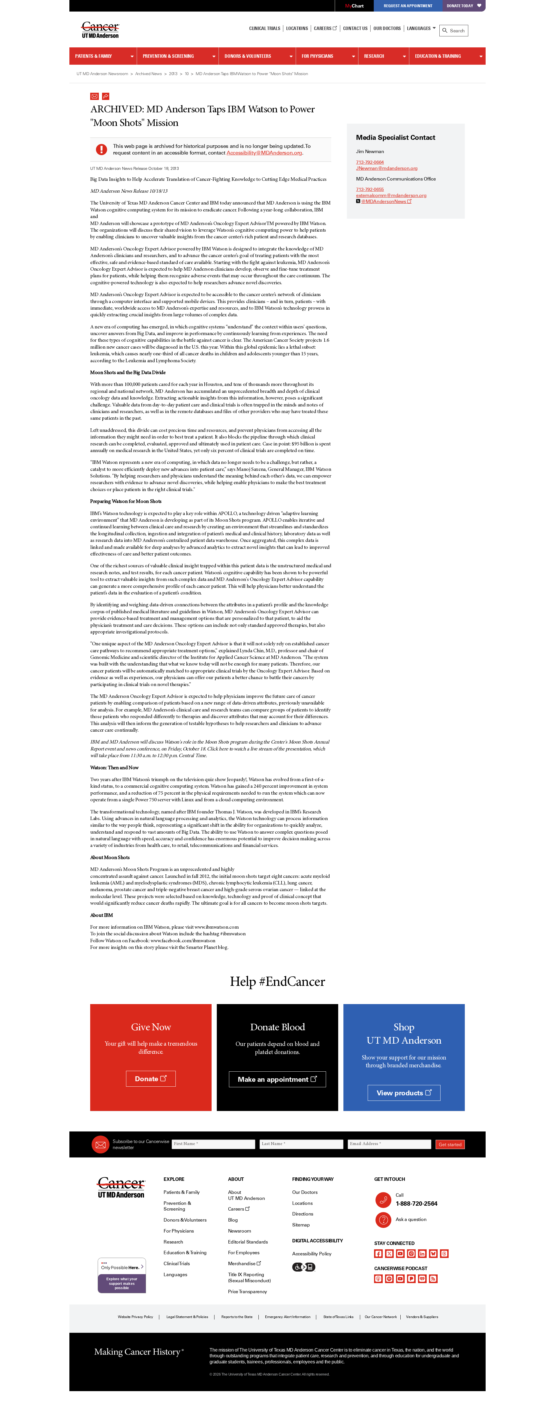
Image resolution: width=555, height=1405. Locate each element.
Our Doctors (387, 28)
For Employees (244, 1252)
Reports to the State (236, 1317)
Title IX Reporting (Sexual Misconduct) (249, 1277)
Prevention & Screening (168, 56)
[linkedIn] (422, 1253)
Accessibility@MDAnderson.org (264, 153)
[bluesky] (433, 1253)
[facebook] (378, 1253)
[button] (94, 95)
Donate (147, 1079)
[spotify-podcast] (389, 1278)
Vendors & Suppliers (422, 1317)
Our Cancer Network (381, 1317)
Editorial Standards (248, 1242)
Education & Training (438, 56)
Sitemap (301, 1225)
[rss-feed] (433, 1278)
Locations (302, 1203)
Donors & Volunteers (248, 56)
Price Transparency (247, 1291)
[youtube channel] (400, 1253)
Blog (233, 1220)
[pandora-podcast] (411, 1278)
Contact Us (355, 28)
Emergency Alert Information (287, 1317)
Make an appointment (274, 1079)
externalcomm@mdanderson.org (391, 195)
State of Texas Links (338, 1317)
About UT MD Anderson (246, 1195)
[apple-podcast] (378, 1278)
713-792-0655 (370, 189)
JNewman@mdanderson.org (387, 168)
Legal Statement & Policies (187, 1317)
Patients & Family (93, 56)
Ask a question (411, 1219)
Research (374, 56)
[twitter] (389, 1253)
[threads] (444, 1253)
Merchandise (242, 1263)
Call (417, 1199)
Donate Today (460, 5)
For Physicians (317, 56)
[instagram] (411, 1253)
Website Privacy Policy (135, 1317)
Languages (419, 28)
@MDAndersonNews (386, 201)
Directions (302, 1214)
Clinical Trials (264, 28)
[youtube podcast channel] (400, 1278)
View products (401, 1093)
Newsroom (239, 1231)
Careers (323, 28)
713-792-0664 (370, 162)
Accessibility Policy (312, 1254)
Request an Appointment (408, 5)
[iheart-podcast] (422, 1278)
